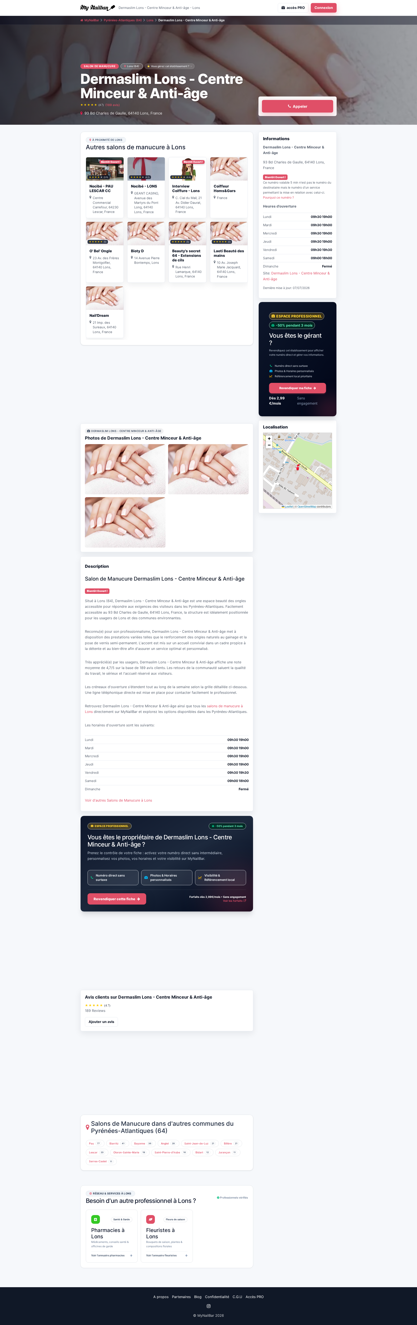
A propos (161, 1297)
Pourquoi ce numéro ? (278, 197)
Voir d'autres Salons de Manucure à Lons (118, 800)
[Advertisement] (166, 384)
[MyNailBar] (97, 8)
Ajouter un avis (101, 1021)
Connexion (323, 7)
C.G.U (237, 1297)
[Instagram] (208, 1306)
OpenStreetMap (307, 506)
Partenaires (181, 1297)
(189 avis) (112, 105)
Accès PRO (255, 1297)
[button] (297, 467)
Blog (198, 1297)
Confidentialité (217, 1297)
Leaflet (288, 506)
